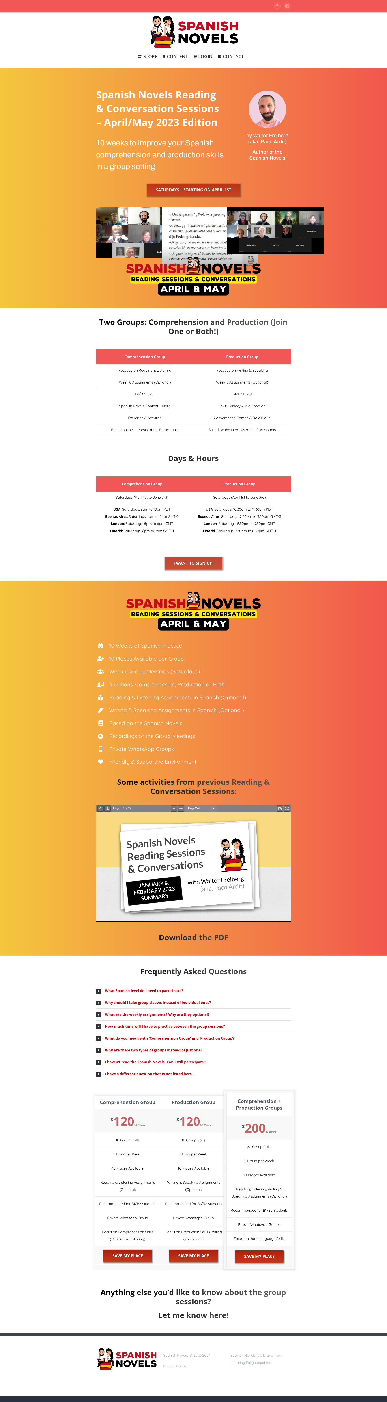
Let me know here (192, 1315)
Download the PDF (193, 937)
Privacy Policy (174, 1366)
